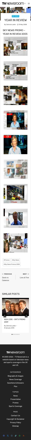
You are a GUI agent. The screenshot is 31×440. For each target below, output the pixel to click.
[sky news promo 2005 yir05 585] (15, 46)
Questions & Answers (15, 383)
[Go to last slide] (4, 315)
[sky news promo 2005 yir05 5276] (15, 169)
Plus (15, 386)
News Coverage (15, 379)
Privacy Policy (15, 422)
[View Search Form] (25, 3)
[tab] (13, 334)
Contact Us (15, 416)
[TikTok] (15, 435)
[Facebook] (4, 435)
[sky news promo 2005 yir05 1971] (15, 95)
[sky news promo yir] (15, 144)
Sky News (15, 16)
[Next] (26, 315)
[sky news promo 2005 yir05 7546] (15, 242)
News (15, 396)
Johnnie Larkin (11, 24)
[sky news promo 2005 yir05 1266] (15, 70)
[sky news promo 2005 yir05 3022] (15, 120)
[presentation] (15, 307)
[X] (7, 435)
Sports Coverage (15, 406)
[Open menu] (29, 3)
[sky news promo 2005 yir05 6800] (15, 218)
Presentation (15, 399)
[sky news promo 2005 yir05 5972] (15, 193)
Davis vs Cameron (7, 277)
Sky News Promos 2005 (12, 264)
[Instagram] (11, 435)
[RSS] (23, 435)
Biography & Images (15, 376)
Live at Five (24, 276)
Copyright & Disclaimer (15, 419)
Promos (6, 260)
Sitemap (15, 426)
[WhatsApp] (19, 435)
